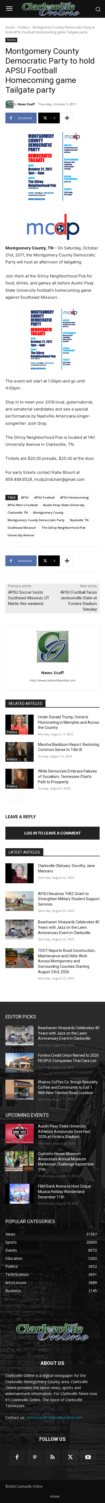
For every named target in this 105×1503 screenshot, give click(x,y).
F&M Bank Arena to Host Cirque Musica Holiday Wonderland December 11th (64, 1191)
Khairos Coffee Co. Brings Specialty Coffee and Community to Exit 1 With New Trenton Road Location (68, 1087)
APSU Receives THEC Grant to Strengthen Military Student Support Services (69, 899)
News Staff (26, 104)
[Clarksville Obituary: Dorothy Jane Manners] (19, 873)
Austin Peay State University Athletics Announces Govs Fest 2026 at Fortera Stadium (64, 1131)
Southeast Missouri (22, 528)
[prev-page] (8, 798)
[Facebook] (16, 1457)
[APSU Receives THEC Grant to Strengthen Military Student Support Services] (19, 901)
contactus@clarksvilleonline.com (54, 1417)
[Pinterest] (34, 1457)
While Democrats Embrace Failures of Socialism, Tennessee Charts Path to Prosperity (67, 776)
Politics (23, 27)
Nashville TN (79, 520)
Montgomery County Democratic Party (36, 520)
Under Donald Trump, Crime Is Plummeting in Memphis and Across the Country (68, 722)
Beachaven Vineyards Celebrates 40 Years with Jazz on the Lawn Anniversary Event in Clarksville (68, 927)
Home (10, 27)
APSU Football (44, 497)
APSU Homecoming (74, 497)
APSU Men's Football (23, 505)
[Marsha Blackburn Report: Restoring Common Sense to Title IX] (19, 752)
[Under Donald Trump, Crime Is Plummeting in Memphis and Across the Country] (19, 725)
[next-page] (17, 798)
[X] (70, 1457)
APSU (25, 497)
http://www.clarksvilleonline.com (53, 680)
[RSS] (52, 1457)
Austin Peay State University (64, 505)
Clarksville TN (18, 512)
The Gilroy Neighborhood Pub (63, 528)
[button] (98, 9)
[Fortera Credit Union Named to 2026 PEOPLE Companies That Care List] (19, 1063)
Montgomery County (48, 512)
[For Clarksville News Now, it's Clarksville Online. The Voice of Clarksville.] (52, 1332)
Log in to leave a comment (52, 833)
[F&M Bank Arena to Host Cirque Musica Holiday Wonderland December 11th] (19, 1194)
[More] (67, 118)
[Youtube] (88, 1457)
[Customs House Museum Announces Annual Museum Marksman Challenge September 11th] (19, 1161)
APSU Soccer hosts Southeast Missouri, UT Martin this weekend (28, 598)
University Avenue (21, 535)
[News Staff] (9, 104)
